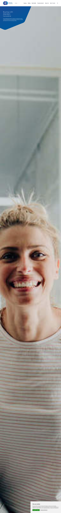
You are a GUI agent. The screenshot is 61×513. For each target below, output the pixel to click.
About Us (47, 3)
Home (16, 3)
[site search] (57, 3)
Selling (29, 3)
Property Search (40, 3)
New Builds (34, 3)
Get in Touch (52, 3)
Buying (25, 3)
